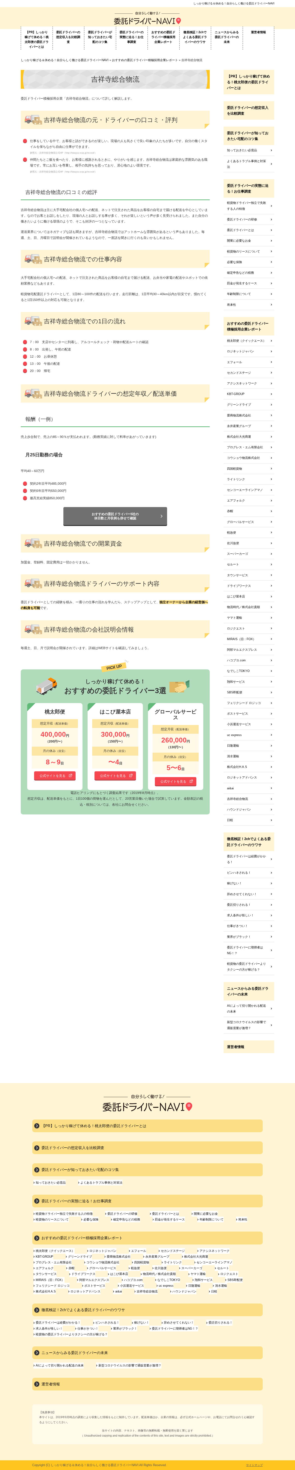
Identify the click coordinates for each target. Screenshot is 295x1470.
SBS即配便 (234, 692)
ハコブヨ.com (236, 660)
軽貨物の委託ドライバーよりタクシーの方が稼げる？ (246, 966)
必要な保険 (234, 262)
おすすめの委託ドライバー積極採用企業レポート (163, 37)
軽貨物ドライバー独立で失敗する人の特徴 (246, 205)
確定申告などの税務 (240, 272)
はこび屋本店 (236, 596)
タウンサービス (237, 575)
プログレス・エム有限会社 (245, 447)
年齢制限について (239, 294)
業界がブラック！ (239, 936)
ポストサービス (237, 713)
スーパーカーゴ (237, 553)
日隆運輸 (233, 745)
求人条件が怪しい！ (240, 915)
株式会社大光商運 (239, 436)
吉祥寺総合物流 (237, 799)
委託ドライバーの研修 (242, 219)
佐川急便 (233, 543)
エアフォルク (236, 500)
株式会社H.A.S (237, 767)
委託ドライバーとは (240, 230)
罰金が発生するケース (242, 283)
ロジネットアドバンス (242, 777)
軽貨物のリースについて (243, 251)
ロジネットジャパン (240, 351)
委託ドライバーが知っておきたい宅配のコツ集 (100, 37)
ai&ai (230, 788)
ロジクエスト (236, 628)
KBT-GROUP (236, 394)
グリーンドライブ (239, 404)
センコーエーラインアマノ (245, 490)
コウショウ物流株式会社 (243, 458)
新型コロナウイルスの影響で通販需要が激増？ (246, 1025)
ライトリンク (236, 479)
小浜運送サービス (239, 724)
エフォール (234, 362)
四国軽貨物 (234, 468)
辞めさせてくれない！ (242, 894)
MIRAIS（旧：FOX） (241, 639)
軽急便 (231, 532)
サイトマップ (254, 1465)
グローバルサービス (240, 522)
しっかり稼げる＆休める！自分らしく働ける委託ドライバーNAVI (233, 3)
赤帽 (230, 511)
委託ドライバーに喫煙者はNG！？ (245, 950)
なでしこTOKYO (238, 671)
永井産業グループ (239, 426)
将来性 (231, 304)
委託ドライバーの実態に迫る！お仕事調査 (132, 37)
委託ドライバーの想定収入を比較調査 (68, 37)
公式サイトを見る (52, 776)
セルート (233, 564)
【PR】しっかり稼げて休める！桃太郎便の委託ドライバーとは (37, 39)
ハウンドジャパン (239, 809)
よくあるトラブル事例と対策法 (246, 164)
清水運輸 (233, 756)
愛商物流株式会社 (239, 415)
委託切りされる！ (239, 904)
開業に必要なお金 (239, 240)
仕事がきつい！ (237, 926)
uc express (234, 735)
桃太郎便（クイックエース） (246, 340)
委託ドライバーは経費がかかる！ (246, 859)
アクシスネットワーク (242, 383)
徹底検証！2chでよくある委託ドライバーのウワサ (195, 37)
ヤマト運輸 (234, 617)
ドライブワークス (239, 586)
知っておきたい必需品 (242, 150)
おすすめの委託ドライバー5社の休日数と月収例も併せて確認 (115, 516)
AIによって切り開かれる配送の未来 (246, 1008)
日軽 (230, 820)
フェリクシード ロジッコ (244, 703)
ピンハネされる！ (239, 872)
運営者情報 (258, 32)
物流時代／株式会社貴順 (243, 607)
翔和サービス (236, 681)
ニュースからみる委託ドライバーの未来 (227, 37)
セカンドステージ (239, 372)
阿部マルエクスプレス (242, 649)
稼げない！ (234, 883)
